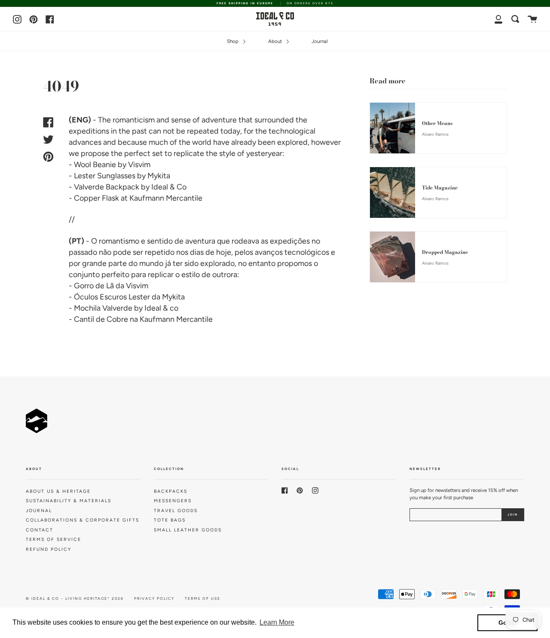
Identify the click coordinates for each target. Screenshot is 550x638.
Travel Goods (176, 510)
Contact (39, 530)
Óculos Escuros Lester (112, 297)
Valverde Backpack (106, 187)
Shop (233, 41)
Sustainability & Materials (68, 501)
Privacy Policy (154, 598)
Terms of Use (202, 598)
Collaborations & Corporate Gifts (82, 520)
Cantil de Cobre (101, 319)
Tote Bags (170, 520)
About (275, 41)
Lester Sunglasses (104, 175)
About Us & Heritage (58, 491)
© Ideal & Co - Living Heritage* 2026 (75, 598)
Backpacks (170, 491)
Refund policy (48, 549)
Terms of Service (53, 539)
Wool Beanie (95, 164)
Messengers (173, 501)
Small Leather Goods (188, 530)
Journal (320, 41)
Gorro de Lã (94, 285)
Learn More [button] (277, 622)
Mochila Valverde (103, 308)
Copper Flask (96, 198)
